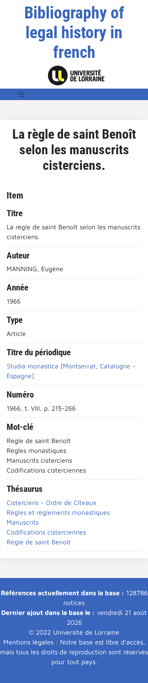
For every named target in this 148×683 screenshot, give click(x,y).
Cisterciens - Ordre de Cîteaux (52, 502)
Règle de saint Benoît (39, 542)
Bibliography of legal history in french (74, 32)
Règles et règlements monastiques (58, 512)
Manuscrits (23, 522)
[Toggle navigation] (21, 94)
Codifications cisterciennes (46, 532)
